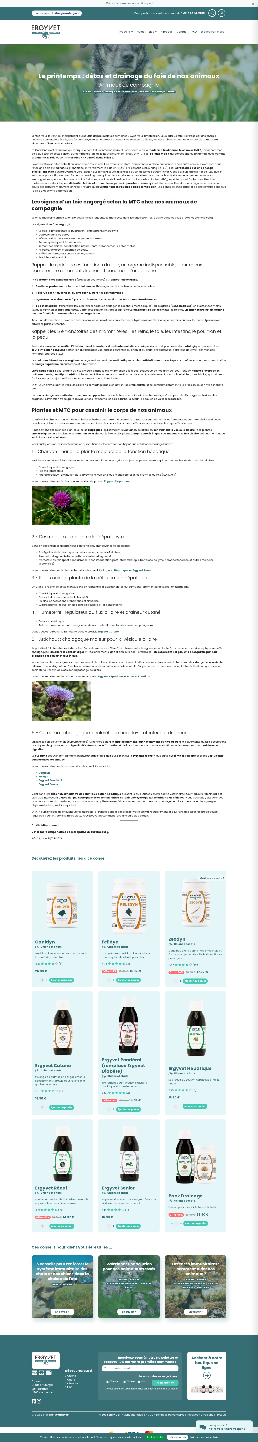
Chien (130, 736)
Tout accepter (155, 1437)
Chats (143, 736)
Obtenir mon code (149, 724)
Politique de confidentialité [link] (204, 1437)
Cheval (116, 736)
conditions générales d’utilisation (148, 741)
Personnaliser (177, 1437)
